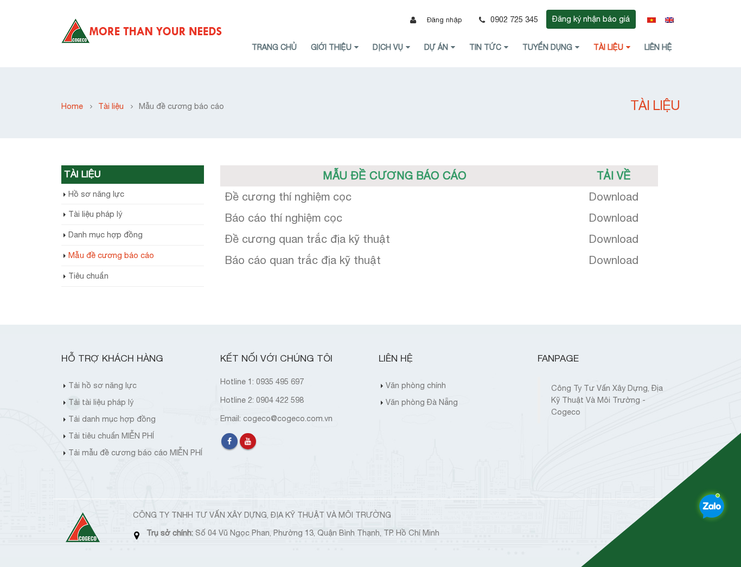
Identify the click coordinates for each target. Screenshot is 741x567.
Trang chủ (274, 47)
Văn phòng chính (416, 385)
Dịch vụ (388, 47)
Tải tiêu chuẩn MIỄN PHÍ (111, 435)
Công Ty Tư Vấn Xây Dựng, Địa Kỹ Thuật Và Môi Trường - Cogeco (607, 399)
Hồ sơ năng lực (96, 193)
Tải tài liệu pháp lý (100, 402)
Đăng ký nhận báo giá (591, 18)
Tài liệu (608, 47)
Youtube (248, 441)
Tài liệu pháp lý (95, 213)
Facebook (229, 441)
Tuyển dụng (547, 47)
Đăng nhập (444, 20)
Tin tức (485, 47)
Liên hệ (658, 47)
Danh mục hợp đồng (105, 234)
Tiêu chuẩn (88, 275)
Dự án (436, 47)
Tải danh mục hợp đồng (112, 418)
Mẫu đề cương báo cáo (111, 255)
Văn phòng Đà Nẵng (422, 402)
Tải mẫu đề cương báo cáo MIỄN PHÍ (135, 452)
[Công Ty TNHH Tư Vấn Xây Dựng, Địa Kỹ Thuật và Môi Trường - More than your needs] (142, 31)
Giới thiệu (331, 47)
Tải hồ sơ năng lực (102, 385)
